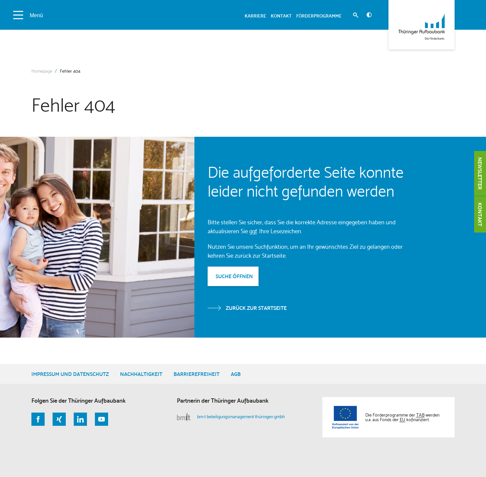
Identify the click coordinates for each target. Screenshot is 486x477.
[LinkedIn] (80, 419)
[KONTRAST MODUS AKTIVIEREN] (369, 15)
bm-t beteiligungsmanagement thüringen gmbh (241, 416)
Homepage (41, 71)
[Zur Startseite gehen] (421, 25)
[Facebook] (38, 419)
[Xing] (59, 419)
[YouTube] (101, 419)
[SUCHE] (355, 16)
